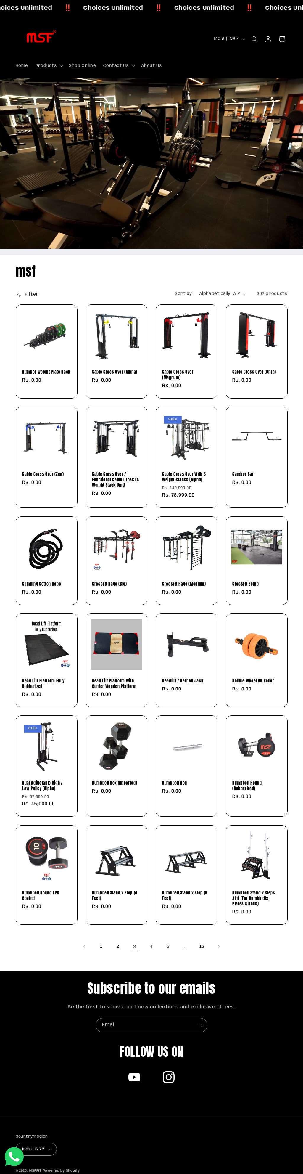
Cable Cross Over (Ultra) (254, 372)
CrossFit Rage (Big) (109, 584)
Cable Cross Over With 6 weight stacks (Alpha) (184, 477)
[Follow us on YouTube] (134, 1077)
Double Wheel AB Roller (253, 680)
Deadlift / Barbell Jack (182, 680)
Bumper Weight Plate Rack (46, 372)
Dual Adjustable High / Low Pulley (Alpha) (42, 785)
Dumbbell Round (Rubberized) (247, 785)
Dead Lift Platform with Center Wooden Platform (114, 683)
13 (201, 946)
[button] (48, 65)
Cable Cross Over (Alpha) (114, 372)
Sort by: (184, 293)
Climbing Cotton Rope (41, 584)
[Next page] (218, 947)
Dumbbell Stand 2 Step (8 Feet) (184, 895)
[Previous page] (84, 947)
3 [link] (134, 946)
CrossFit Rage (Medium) (184, 584)
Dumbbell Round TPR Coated (40, 895)
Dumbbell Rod (174, 783)
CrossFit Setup (245, 584)
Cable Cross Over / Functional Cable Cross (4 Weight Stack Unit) (115, 480)
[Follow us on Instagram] (168, 1077)
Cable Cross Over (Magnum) (178, 374)
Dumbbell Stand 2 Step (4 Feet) (114, 895)
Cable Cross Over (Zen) (43, 474)
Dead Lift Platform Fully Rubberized (43, 683)
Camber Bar (243, 474)
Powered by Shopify (61, 1171)
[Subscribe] (200, 1025)
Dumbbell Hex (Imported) (114, 783)
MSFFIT (35, 1171)
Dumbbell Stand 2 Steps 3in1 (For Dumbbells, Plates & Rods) (253, 898)
